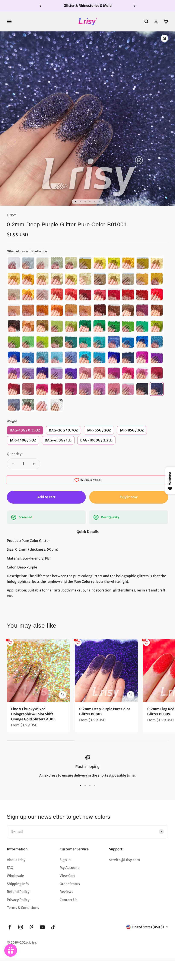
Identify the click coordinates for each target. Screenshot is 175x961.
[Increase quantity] (34, 464)
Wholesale (15, 876)
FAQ (10, 867)
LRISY (11, 215)
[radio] (14, 263)
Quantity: (15, 454)
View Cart (67, 876)
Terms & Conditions (23, 907)
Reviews (66, 892)
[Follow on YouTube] (42, 927)
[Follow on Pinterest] (31, 927)
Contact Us (68, 900)
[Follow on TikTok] (53, 927)
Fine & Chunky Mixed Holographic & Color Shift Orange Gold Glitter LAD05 (33, 714)
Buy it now (128, 497)
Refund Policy (18, 892)
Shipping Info (18, 884)
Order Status (70, 884)
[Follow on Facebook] (10, 927)
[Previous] (40, 6)
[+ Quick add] (62, 695)
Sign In (65, 860)
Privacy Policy (18, 900)
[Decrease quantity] (13, 464)
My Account (69, 867)
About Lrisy (16, 860)
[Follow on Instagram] (20, 927)
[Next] (135, 6)
